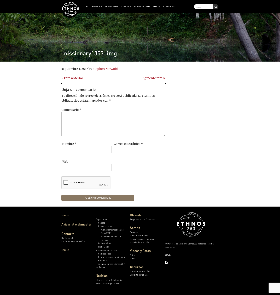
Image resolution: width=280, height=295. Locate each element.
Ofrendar (136, 215)
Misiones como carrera (106, 250)
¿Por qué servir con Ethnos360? (110, 263)
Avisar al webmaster (76, 224)
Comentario (71, 110)
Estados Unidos (105, 226)
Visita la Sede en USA (140, 242)
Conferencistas (68, 238)
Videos (133, 258)
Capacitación (101, 219)
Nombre (69, 144)
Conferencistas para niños (73, 241)
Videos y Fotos (140, 251)
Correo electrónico (128, 144)
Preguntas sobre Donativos (142, 219)
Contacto (68, 233)
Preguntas (103, 260)
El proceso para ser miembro (111, 257)
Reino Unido (103, 246)
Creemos (134, 232)
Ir (97, 215)
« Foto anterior (72, 78)
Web (65, 161)
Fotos (132, 255)
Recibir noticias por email (107, 283)
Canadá (101, 222)
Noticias (102, 275)
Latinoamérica (104, 243)
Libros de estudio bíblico (141, 271)
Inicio (65, 215)
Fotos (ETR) (106, 233)
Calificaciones (104, 253)
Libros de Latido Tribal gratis (109, 280)
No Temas (100, 267)
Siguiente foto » (153, 78)
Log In (167, 254)
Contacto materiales (139, 274)
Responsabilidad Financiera (142, 238)
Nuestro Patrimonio (139, 235)
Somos (135, 228)
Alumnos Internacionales (112, 229)
